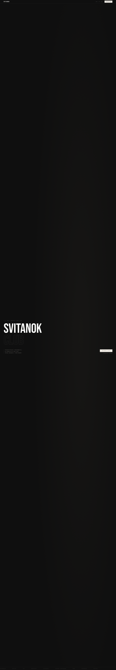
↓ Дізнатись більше (107, 353)
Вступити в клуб (106, 350)
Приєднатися (108, 1)
